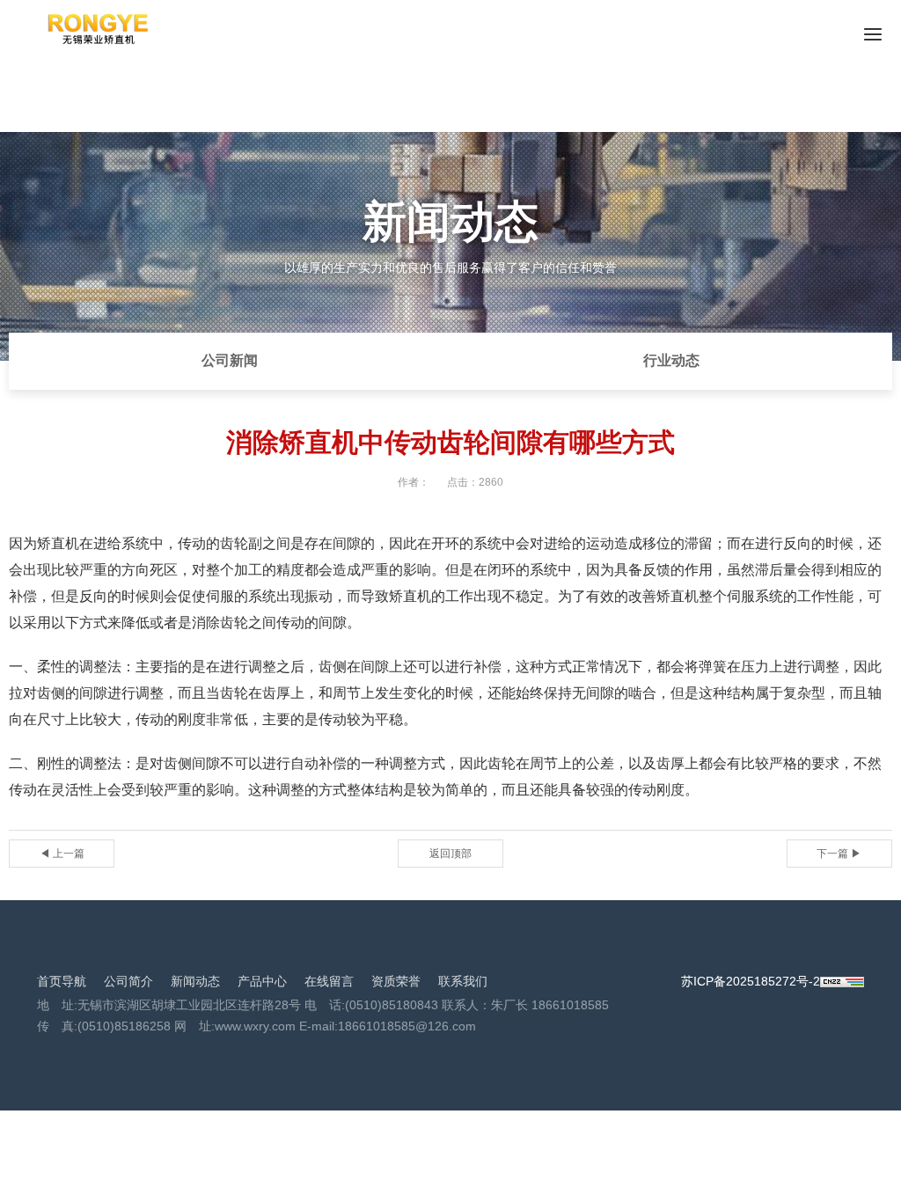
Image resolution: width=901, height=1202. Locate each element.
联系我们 (462, 981)
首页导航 (61, 981)
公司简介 (128, 981)
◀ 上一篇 (62, 853)
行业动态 (671, 360)
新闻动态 (195, 981)
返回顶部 (450, 853)
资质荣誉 (396, 981)
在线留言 (329, 981)
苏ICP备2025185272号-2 (750, 981)
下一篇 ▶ (839, 853)
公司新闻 (229, 360)
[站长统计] (842, 981)
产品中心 (262, 981)
